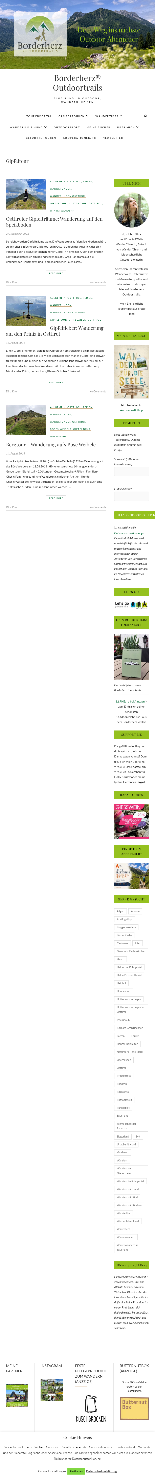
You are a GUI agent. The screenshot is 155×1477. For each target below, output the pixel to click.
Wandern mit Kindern (129, 1205)
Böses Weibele (61, 429)
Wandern (122, 1160)
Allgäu (120, 911)
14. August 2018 (15, 453)
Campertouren (72, 116)
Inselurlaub (123, 1020)
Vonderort (123, 1152)
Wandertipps (106, 116)
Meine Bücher (99, 127)
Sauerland (122, 1115)
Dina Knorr (12, 282)
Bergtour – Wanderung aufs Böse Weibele (51, 444)
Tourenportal (39, 116)
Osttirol (74, 181)
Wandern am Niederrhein (124, 1171)
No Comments (97, 282)
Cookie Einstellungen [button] (52, 1471)
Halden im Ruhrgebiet (129, 967)
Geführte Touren (41, 137)
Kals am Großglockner (130, 1027)
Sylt (138, 1136)
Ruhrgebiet (123, 1107)
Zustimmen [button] (76, 1471)
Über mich (126, 127)
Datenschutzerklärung (101, 1471)
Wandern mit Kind (127, 1197)
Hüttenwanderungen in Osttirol (130, 1009)
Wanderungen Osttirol (68, 196)
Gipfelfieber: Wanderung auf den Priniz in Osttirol (55, 330)
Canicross (122, 943)
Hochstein (58, 436)
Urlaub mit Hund (126, 1144)
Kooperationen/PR (79, 137)
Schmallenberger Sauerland (126, 1126)
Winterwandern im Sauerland (127, 1247)
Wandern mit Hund (26, 127)
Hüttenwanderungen (129, 999)
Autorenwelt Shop (131, 410)
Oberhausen (124, 1059)
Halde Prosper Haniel (129, 975)
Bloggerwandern (126, 927)
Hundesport (124, 991)
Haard (120, 959)
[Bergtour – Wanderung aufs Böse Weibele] (26, 420)
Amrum (135, 911)
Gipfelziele (77, 319)
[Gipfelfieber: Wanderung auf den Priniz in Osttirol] (26, 311)
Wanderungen (60, 188)
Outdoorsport (67, 127)
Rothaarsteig (124, 1099)
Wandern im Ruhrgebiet (130, 1181)
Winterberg (123, 1229)
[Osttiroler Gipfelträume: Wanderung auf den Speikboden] (26, 194)
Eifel (137, 943)
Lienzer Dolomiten (127, 1043)
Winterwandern (62, 210)
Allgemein (58, 181)
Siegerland (123, 1136)
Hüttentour (78, 203)
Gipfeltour (58, 203)
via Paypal (138, 782)
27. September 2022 (17, 233)
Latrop (121, 1036)
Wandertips (123, 1213)
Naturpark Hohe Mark (130, 1051)
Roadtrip (122, 1083)
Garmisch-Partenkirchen (131, 951)
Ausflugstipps (125, 919)
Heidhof (121, 983)
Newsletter (113, 137)
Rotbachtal (123, 1091)
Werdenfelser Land (128, 1221)
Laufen (135, 1036)
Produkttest (124, 1075)
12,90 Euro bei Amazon (130, 701)
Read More (56, 273)
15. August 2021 (15, 342)
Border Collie (124, 935)
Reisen (87, 181)
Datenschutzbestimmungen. (130, 533)
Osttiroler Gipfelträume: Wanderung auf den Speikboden (54, 221)
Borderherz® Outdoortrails (77, 82)
